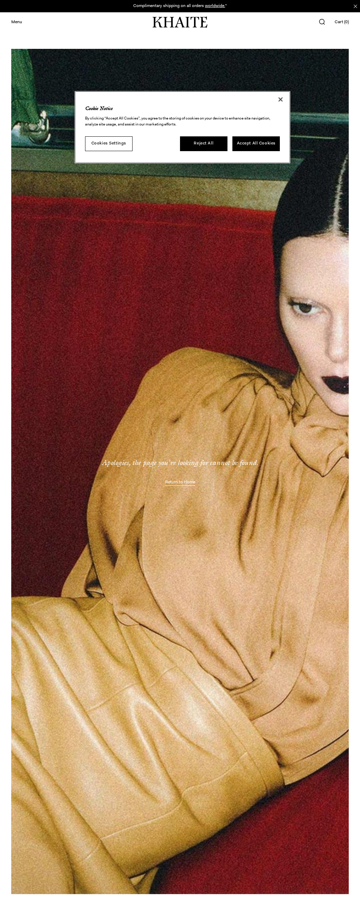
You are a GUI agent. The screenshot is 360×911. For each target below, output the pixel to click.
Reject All (203, 143)
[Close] (280, 99)
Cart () (342, 22)
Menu (16, 22)
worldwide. (215, 6)
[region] (182, 127)
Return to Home (180, 482)
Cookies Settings (108, 143)
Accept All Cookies (256, 143)
